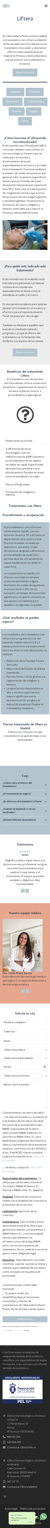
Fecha (8, 1067)
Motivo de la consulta (17, 1084)
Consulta (34, 92)
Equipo (34, 111)
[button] (46, 6)
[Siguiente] (27, 891)
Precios (16, 111)
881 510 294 (13, 1437)
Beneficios (12, 101)
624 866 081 (14, 1442)
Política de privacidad (32, 1509)
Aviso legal (11, 1509)
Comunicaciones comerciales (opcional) (20, 1287)
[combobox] (25, 1067)
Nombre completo (15, 1022)
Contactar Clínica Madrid (22, 1487)
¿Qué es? (15, 92)
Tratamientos (35, 101)
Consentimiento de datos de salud (24, 1113)
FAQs (25, 121)
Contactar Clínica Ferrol (21, 1447)
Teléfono (10, 1032)
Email (7, 1041)
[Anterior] (23, 891)
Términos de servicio (18, 1330)
